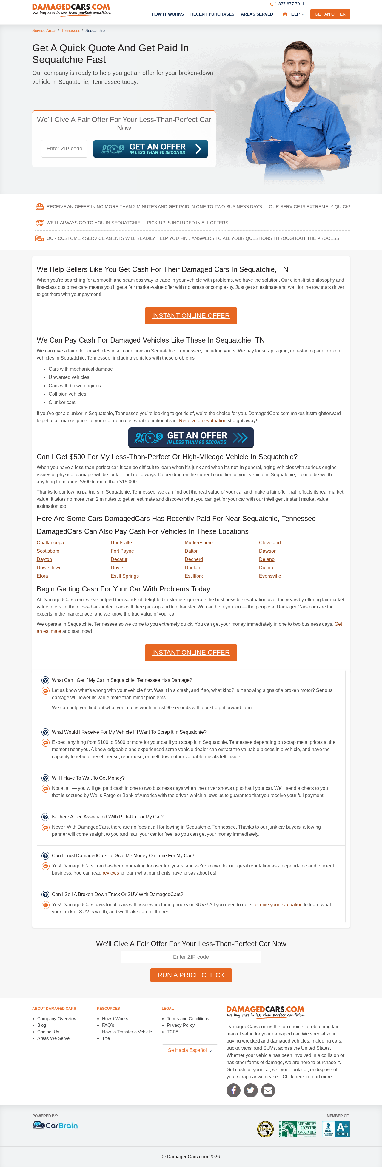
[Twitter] (251, 1090)
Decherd (194, 559)
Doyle (117, 567)
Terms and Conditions (188, 1018)
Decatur (119, 559)
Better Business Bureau (336, 1129)
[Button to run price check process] (150, 149)
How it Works (115, 1018)
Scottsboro (48, 551)
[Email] (268, 1090)
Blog (41, 1025)
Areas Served (257, 14)
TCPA (172, 1031)
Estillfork (194, 576)
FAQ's (108, 1025)
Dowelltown (49, 567)
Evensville (270, 576)
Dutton (266, 567)
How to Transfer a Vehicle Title (127, 1035)
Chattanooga (50, 542)
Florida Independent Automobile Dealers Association (265, 1129)
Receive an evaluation (203, 420)
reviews (111, 872)
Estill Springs (125, 576)
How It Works (168, 14)
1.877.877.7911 (289, 3)
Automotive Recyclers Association (297, 1129)
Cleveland (270, 542)
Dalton (192, 551)
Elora (42, 576)
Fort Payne (122, 551)
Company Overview (56, 1018)
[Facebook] (234, 1090)
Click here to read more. (308, 1076)
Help (294, 14)
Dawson (268, 551)
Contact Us (48, 1031)
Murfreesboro (199, 542)
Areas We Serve (53, 1038)
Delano (267, 559)
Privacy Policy (181, 1025)
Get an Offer (330, 14)
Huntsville (121, 542)
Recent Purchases (212, 14)
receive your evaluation (278, 904)
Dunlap (192, 567)
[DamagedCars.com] (71, 10)
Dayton (44, 559)
